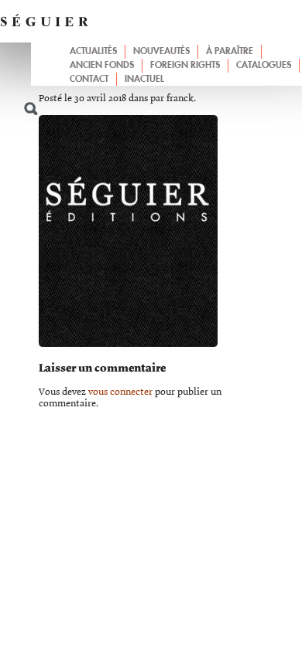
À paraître (229, 51)
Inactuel (144, 79)
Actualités (93, 51)
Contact (89, 79)
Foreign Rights (185, 65)
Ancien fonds (102, 65)
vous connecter (120, 392)
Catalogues (263, 65)
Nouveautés (161, 51)
